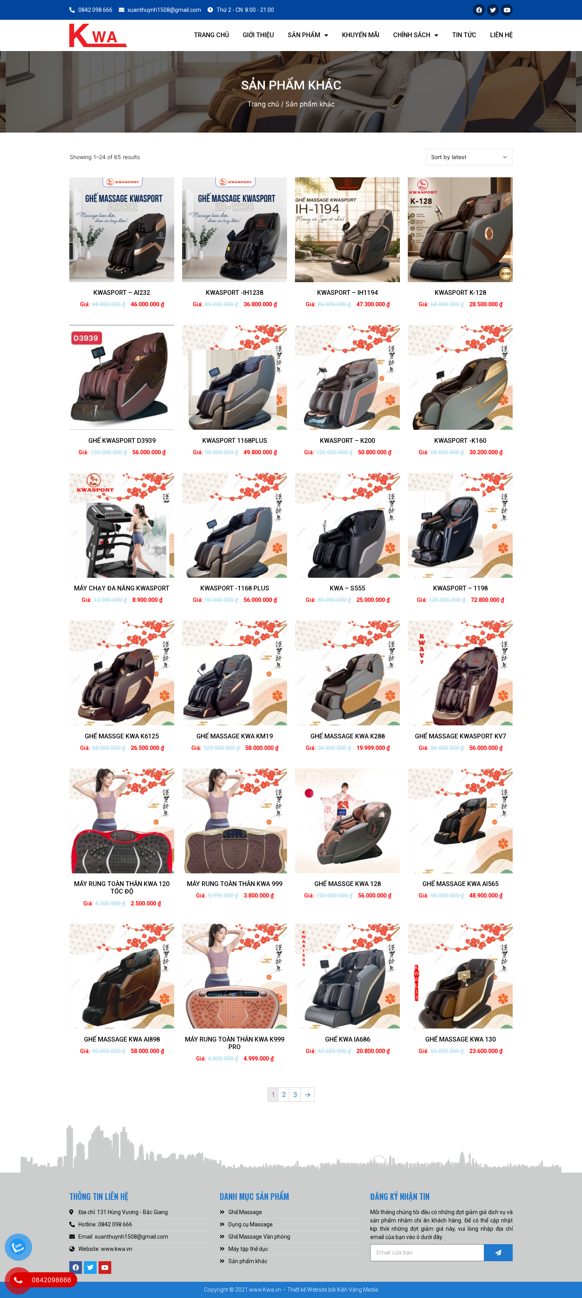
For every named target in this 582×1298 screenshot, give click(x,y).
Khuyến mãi (360, 35)
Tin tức (464, 35)
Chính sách (411, 35)
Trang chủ (211, 35)
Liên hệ (501, 35)
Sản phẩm (304, 35)
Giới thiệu (258, 35)
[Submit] (498, 1252)
